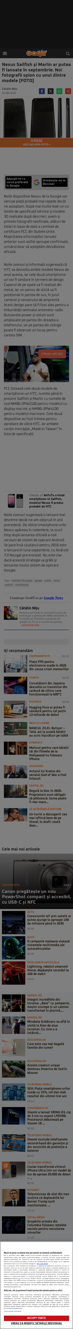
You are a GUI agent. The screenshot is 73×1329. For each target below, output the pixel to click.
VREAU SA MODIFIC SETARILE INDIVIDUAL (36, 1323)
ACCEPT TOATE (36, 1318)
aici (19, 1278)
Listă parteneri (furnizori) (12, 1311)
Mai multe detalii (42, 1264)
